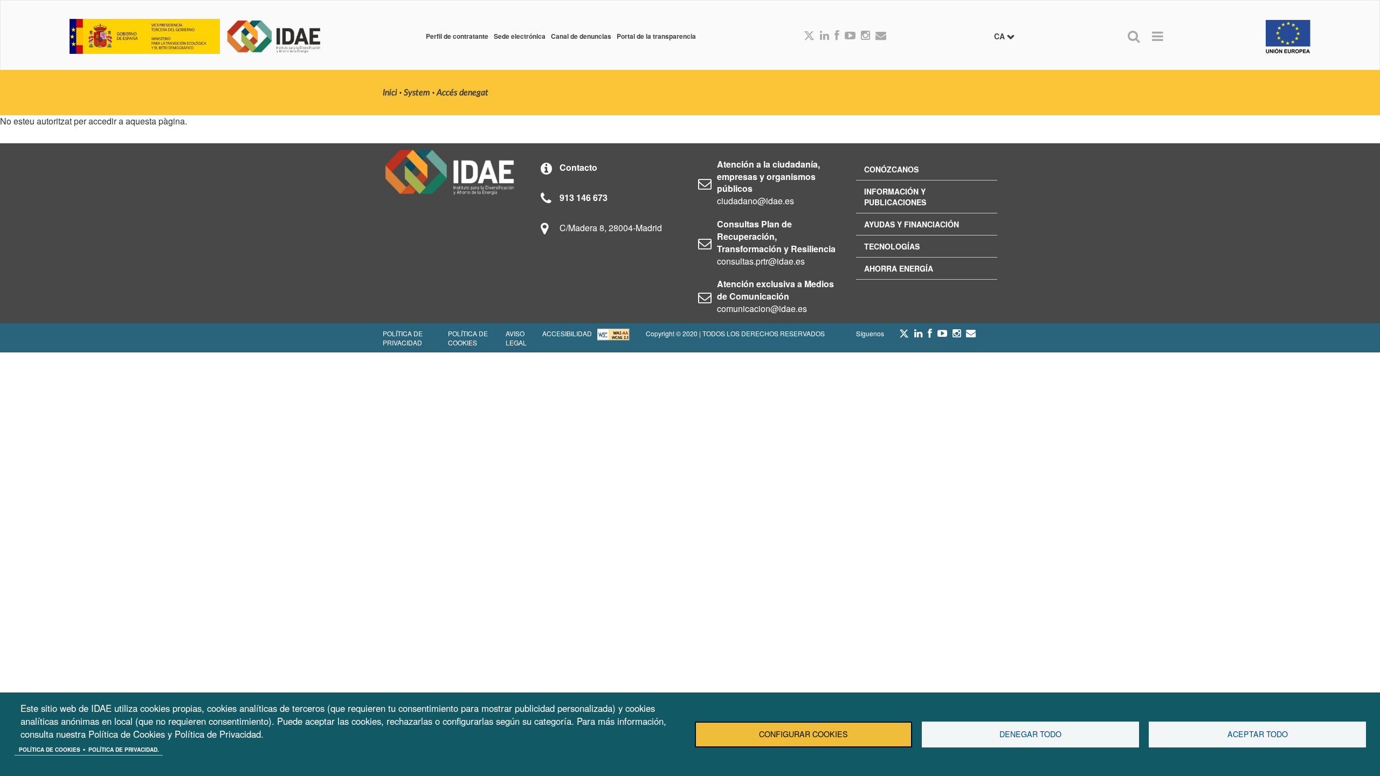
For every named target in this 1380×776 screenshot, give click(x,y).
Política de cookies (49, 749)
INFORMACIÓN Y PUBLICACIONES (895, 196)
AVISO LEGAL (516, 338)
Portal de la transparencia (656, 36)
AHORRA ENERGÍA (898, 268)
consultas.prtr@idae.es (761, 261)
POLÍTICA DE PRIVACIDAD (403, 338)
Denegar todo (1030, 734)
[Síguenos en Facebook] (836, 36)
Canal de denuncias (581, 36)
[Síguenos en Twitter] (904, 336)
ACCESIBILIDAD (567, 333)
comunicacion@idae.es (762, 308)
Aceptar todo (1257, 734)
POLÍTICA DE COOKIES (468, 338)
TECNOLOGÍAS (892, 246)
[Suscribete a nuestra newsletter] (880, 36)
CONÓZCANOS (891, 169)
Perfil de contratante (457, 36)
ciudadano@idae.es (755, 201)
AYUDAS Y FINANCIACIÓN (911, 224)
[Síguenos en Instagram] (865, 36)
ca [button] (1000, 36)
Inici (390, 92)
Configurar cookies (803, 734)
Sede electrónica (520, 36)
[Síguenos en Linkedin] (824, 36)
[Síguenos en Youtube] (850, 36)
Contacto (578, 167)
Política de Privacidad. (123, 749)
